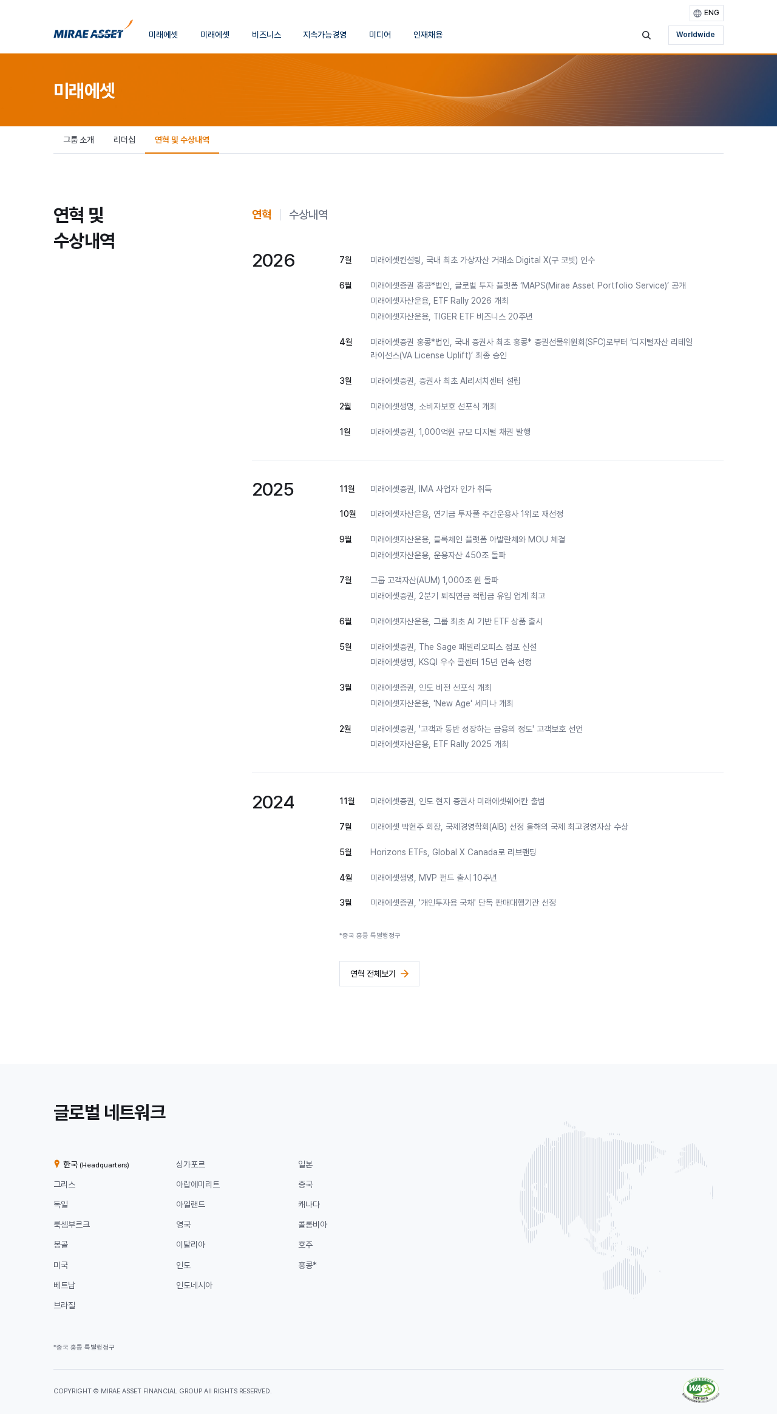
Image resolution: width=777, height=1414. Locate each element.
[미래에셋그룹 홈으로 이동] (93, 32)
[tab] (261, 214)
